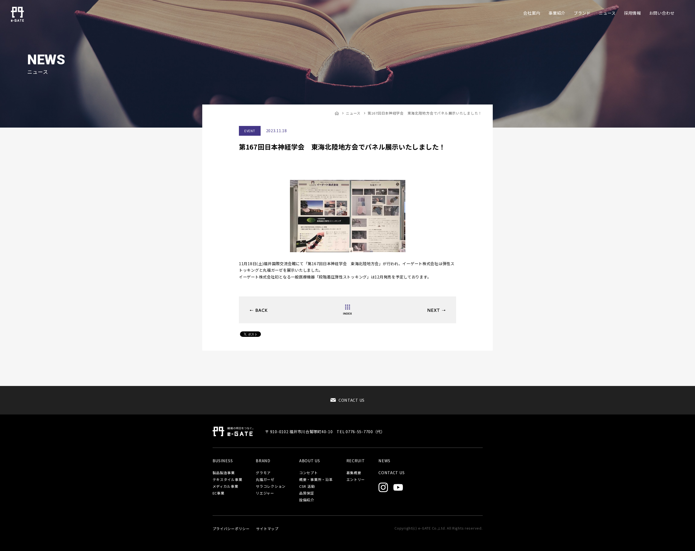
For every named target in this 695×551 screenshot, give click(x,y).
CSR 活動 (307, 486)
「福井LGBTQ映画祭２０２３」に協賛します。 (258, 310)
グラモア (263, 473)
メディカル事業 (225, 486)
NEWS (384, 461)
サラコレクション (271, 486)
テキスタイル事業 (227, 480)
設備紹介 (306, 500)
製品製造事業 (224, 473)
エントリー (355, 480)
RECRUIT (355, 461)
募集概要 (353, 473)
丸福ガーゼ (265, 480)
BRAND (263, 461)
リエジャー (265, 493)
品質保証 (306, 493)
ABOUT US (309, 461)
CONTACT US (352, 400)
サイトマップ (267, 528)
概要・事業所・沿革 (316, 480)
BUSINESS (223, 461)
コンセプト (308, 473)
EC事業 (219, 493)
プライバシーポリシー (231, 528)
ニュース (353, 113)
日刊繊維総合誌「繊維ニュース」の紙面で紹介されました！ (436, 310)
